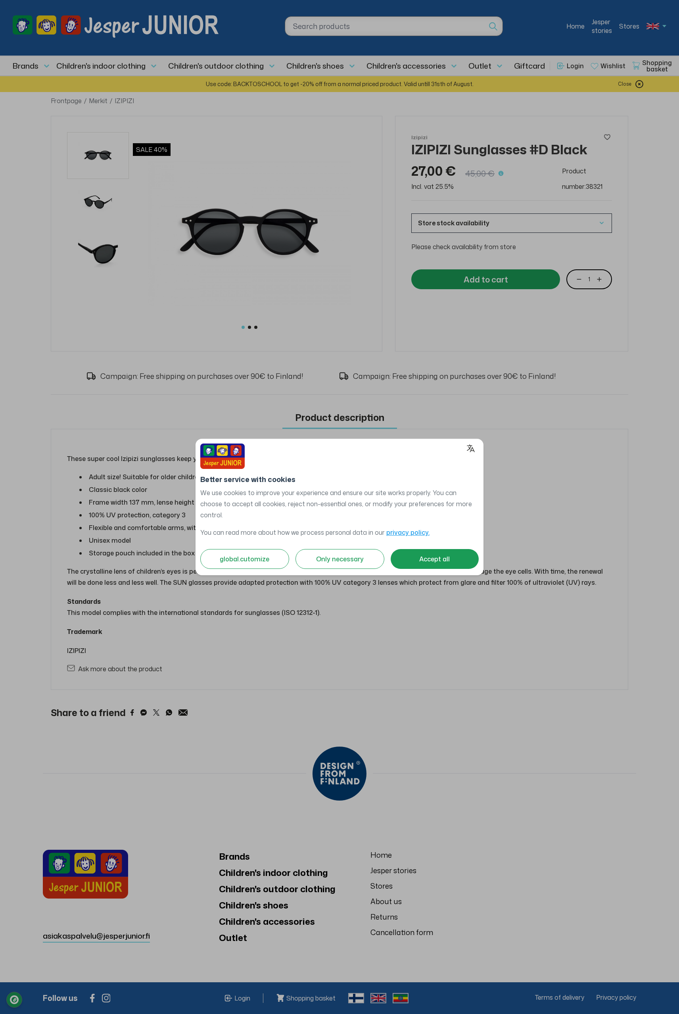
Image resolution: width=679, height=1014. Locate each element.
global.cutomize (244, 559)
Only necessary (340, 559)
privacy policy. (408, 532)
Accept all (434, 559)
